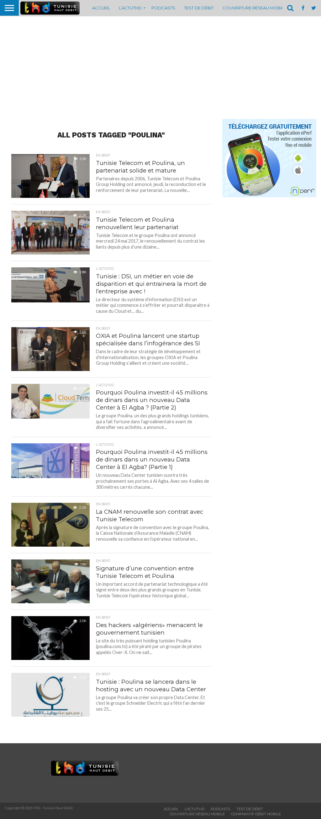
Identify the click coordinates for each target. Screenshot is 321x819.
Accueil (101, 7)
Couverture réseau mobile (254, 7)
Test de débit (199, 7)
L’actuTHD (130, 7)
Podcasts (163, 7)
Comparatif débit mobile (256, 814)
